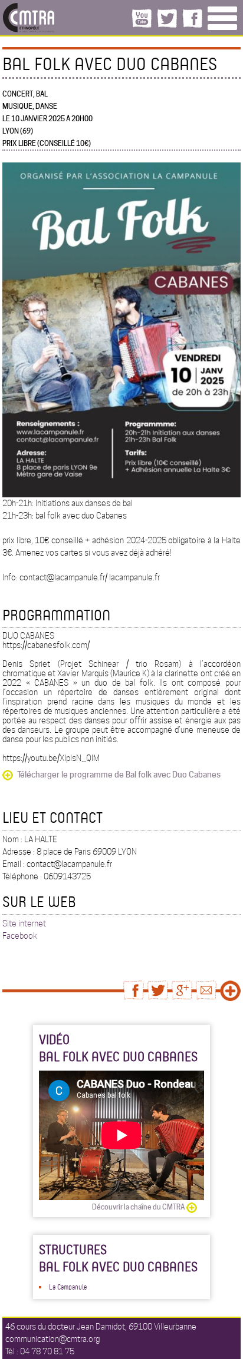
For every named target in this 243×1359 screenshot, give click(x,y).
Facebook (19, 936)
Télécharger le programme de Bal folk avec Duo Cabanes (119, 774)
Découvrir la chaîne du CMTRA (138, 1206)
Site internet (24, 923)
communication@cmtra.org (52, 1339)
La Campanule (68, 1286)
